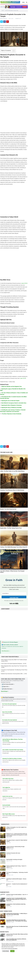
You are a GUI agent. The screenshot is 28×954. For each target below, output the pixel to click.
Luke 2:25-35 (23, 378)
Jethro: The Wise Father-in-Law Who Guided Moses (12, 471)
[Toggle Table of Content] (12, 51)
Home (3, 10)
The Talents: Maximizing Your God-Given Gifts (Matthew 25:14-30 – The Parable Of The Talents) (16, 920)
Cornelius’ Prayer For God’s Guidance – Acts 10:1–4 (16, 894)
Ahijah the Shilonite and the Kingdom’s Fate (11, 386)
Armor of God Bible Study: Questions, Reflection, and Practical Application (16, 939)
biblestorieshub (3, 18)
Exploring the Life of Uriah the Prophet (10, 400)
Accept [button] (12, 951)
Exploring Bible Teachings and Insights (14, 859)
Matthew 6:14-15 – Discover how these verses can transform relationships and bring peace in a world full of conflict (16, 835)
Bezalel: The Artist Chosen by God (8, 509)
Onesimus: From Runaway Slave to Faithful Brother (12, 490)
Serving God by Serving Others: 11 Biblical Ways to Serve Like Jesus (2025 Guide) (16, 914)
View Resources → (6, 651)
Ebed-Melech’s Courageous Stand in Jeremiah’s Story (13, 403)
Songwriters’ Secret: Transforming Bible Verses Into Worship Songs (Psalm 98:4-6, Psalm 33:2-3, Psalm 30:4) (16, 899)
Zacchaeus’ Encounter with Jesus (13, 853)
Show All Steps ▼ (4, 691)
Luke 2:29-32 (24, 283)
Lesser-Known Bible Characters (11, 10)
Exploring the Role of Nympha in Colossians (11, 405)
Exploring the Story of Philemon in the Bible (11, 407)
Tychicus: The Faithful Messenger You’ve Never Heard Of (13, 547)
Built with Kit (14, 603)
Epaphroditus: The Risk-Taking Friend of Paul (11, 528)
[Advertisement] (14, 117)
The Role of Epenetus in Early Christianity (11, 413)
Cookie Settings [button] (6, 951)
